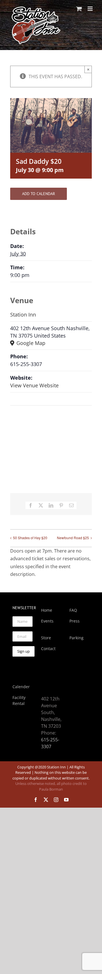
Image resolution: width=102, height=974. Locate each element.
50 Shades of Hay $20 (30, 537)
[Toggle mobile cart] (79, 9)
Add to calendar (38, 193)
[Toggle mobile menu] (91, 9)
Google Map (30, 343)
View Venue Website (34, 385)
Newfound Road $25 (73, 537)
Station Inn (23, 314)
